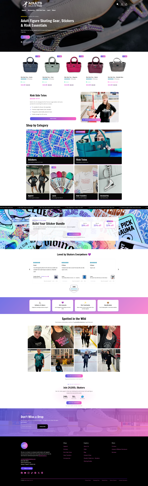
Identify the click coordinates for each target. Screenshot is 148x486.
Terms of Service (113, 480)
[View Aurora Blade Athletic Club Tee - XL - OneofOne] (56, 277)
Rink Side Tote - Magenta (70, 77)
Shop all (25, 37)
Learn (48, 10)
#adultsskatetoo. (42, 455)
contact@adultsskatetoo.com (28, 459)
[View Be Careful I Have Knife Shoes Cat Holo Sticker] (84, 277)
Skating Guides (88, 461)
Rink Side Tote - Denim (26, 77)
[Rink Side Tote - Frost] (52, 65)
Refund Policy (104, 480)
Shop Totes (53, 118)
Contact (114, 446)
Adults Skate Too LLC (28, 480)
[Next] (118, 269)
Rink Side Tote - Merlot (92, 77)
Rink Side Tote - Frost (48, 77)
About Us (86, 446)
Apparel (24, 10)
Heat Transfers (67, 455)
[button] (126, 4)
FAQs (85, 449)
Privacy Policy (88, 480)
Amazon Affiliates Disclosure (119, 449)
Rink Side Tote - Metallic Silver (115, 77)
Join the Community (74, 402)
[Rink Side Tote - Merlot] (95, 65)
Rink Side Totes (40, 10)
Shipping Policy (96, 480)
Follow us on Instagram (74, 376)
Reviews (114, 452)
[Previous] (29, 269)
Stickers (65, 449)
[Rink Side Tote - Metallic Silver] (117, 65)
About (54, 10)
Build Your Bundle (74, 234)
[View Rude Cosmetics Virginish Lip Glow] (113, 277)
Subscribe (43, 426)
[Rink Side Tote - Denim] (30, 65)
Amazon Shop (87, 455)
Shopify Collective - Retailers (92, 458)
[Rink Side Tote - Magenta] (74, 65)
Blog (85, 452)
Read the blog (37, 37)
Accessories (31, 10)
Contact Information (123, 480)
